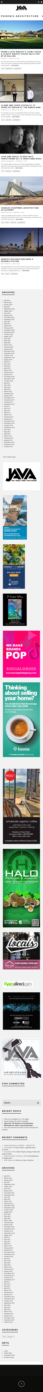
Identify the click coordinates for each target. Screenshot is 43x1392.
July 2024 (7, 300)
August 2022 (8, 311)
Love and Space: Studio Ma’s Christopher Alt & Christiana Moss (21, 158)
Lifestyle (8, 119)
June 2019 (7, 364)
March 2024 (8, 302)
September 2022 (9, 309)
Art (3, 68)
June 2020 (7, 338)
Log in (6, 1351)
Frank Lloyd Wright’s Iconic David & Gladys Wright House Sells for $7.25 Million (21, 54)
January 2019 (8, 374)
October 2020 (8, 334)
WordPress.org (9, 1357)
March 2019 (8, 370)
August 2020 (8, 336)
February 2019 (8, 372)
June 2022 (7, 313)
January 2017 (8, 419)
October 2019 (8, 355)
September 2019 (9, 358)
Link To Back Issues (9, 457)
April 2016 (7, 434)
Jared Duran (5, 109)
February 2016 (8, 438)
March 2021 (8, 326)
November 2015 (9, 444)
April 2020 (7, 343)
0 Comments (17, 68)
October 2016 (8, 425)
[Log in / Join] (41, 2)
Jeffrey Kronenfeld (7, 161)
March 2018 (8, 391)
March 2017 (8, 415)
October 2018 (8, 381)
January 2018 (8, 396)
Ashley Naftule (6, 212)
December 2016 (9, 421)
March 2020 (8, 345)
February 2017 (8, 417)
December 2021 (9, 317)
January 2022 (8, 315)
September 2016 (9, 427)
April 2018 (7, 389)
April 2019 (7, 368)
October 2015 (8, 446)
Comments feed (9, 1355)
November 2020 (9, 332)
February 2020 (8, 347)
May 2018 (7, 387)
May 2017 (7, 410)
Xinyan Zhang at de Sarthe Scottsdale (16, 1121)
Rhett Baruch (5, 263)
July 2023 (7, 307)
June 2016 (7, 430)
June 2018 (7, 385)
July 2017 (7, 406)
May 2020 (7, 341)
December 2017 (9, 398)
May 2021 (7, 324)
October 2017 (8, 402)
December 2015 (9, 442)
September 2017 (9, 404)
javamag (4, 58)
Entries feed (8, 1353)
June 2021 (7, 322)
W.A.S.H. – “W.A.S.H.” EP (26, 1145)
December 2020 (9, 330)
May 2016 (7, 432)
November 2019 (9, 353)
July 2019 (7, 362)
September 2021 (9, 319)
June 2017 (7, 408)
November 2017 (9, 400)
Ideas (7, 222)
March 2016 (8, 436)
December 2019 (9, 351)
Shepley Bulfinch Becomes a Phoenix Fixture (17, 260)
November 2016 (9, 423)
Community (9, 68)
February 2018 (8, 394)
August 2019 (8, 360)
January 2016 (8, 440)
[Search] (39, 2)
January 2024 (8, 305)
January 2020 (8, 349)
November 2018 (9, 379)
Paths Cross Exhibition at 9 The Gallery (16, 1119)
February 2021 (8, 328)
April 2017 (7, 413)
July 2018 (7, 383)
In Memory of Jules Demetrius (24, 1160)
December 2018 (9, 377)
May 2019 (7, 366)
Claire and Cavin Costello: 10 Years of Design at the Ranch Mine (21, 106)
